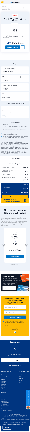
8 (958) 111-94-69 (16, 354)
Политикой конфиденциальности (10, 419)
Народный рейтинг (3, 382)
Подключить (15, 256)
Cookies (24, 416)
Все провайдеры (3, 375)
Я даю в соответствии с (15, 323)
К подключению (15, 197)
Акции (21, 374)
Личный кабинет (3, 398)
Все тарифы (14, 264)
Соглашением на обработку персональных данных (17, 420)
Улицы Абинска (3, 388)
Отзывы (21, 378)
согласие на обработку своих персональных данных (14, 322)
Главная (3, 6)
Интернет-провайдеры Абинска (11, 8)
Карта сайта (4, 396)
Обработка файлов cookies (5, 402)
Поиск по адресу (15, 360)
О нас (20, 380)
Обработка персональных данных (5, 406)
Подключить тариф (13, 47)
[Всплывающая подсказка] (27, 68)
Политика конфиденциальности (5, 409)
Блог (20, 376)
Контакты (21, 382)
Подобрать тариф (15, 317)
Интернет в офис (3, 385)
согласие (23, 422)
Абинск (14, 346)
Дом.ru (25, 8)
